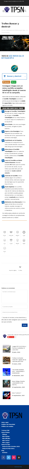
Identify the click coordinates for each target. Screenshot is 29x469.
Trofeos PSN (5, 430)
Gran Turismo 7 (16, 393)
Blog (2, 450)
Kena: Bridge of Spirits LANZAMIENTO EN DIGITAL (18, 383)
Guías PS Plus (5, 444)
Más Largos (5, 442)
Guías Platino (5, 432)
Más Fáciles (5, 436)
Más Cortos (5, 440)
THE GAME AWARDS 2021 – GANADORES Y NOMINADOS (18, 371)
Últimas (4, 434)
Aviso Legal (4, 422)
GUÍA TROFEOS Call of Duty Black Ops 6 (12, 57)
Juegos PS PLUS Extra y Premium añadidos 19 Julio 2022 (19, 348)
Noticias (4, 452)
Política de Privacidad (8, 424)
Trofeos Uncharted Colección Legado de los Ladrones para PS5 (19, 359)
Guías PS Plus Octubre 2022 (11, 446)
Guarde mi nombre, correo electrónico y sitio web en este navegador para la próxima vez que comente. (14, 320)
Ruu (24, 30)
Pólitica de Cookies (7, 426)
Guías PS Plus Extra (8, 448)
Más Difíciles (6, 438)
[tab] (14, 76)
